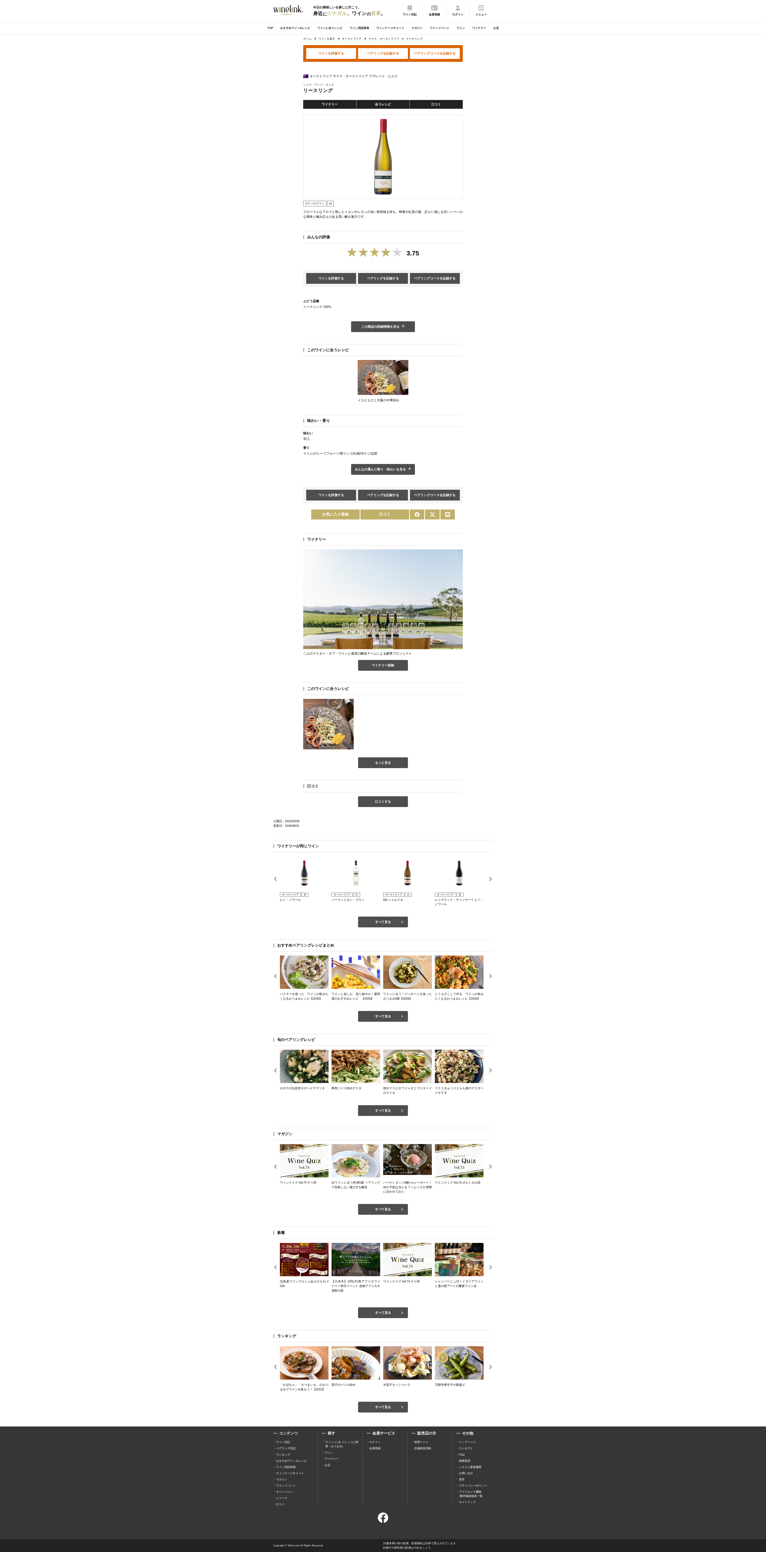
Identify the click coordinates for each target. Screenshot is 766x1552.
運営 (462, 1479)
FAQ (462, 1454)
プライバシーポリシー (473, 1485)
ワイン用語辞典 (359, 28)
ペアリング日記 (286, 1448)
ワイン (461, 28)
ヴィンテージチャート (390, 28)
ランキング (283, 1454)
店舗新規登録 (422, 1448)
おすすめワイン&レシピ (295, 28)
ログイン (375, 1442)
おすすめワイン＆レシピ (291, 1460)
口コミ (436, 104)
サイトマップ (467, 1502)
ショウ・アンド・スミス (318, 84)
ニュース (281, 1498)
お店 (496, 28)
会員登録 (375, 1448)
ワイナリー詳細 (383, 665)
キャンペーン (284, 1491)
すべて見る (383, 922)
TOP (270, 28)
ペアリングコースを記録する (435, 53)
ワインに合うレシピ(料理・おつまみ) (341, 1444)
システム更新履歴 (470, 1467)
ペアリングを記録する (383, 53)
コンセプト (466, 1448)
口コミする (383, 801)
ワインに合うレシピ (330, 28)
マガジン (417, 28)
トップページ (467, 1442)
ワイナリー (479, 28)
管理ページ (421, 1442)
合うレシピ (383, 104)
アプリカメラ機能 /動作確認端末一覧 (471, 1494)
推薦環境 (464, 1460)
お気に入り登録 (335, 514)
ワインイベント (439, 28)
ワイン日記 (283, 1442)
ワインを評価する (331, 53)
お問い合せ (466, 1473)
